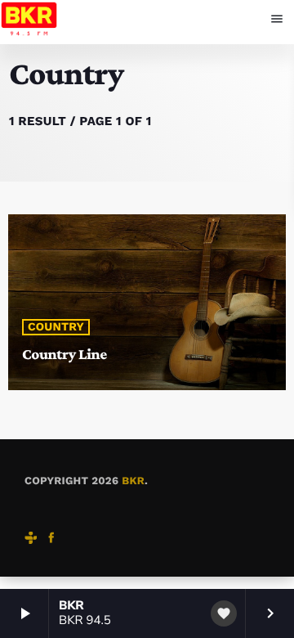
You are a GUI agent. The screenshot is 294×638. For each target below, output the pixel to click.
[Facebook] (51, 540)
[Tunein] (31, 540)
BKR (133, 481)
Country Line (64, 354)
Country (56, 327)
